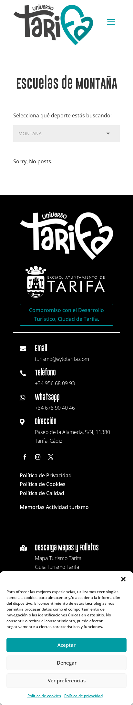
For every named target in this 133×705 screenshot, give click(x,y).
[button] (123, 579)
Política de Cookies (43, 484)
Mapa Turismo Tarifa (58, 558)
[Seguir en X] (51, 457)
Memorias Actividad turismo (54, 507)
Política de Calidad (42, 493)
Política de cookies (44, 696)
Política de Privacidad (46, 475)
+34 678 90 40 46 (55, 407)
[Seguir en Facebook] (25, 457)
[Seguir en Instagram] (38, 457)
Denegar (67, 662)
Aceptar (66, 645)
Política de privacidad (83, 696)
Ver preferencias (67, 680)
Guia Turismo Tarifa (57, 566)
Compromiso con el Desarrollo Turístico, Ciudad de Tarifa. (66, 314)
